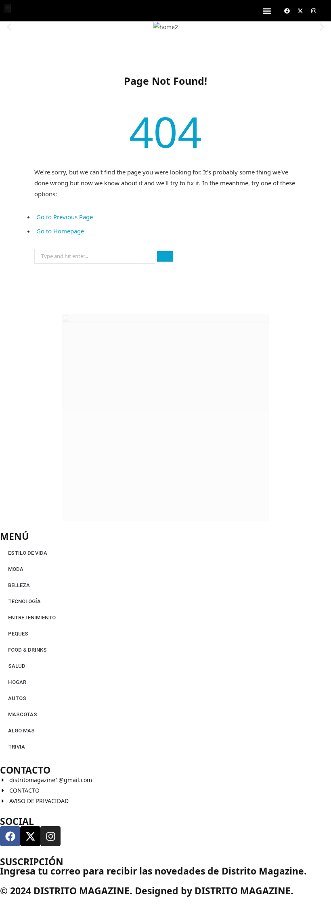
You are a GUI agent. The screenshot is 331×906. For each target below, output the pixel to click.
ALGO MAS (21, 731)
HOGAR (17, 682)
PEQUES (18, 634)
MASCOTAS (22, 714)
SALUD (16, 666)
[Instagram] (313, 11)
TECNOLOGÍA (24, 601)
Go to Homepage (60, 231)
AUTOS (17, 698)
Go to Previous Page (64, 217)
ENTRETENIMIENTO (32, 617)
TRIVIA (16, 747)
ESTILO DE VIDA (27, 553)
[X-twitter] (300, 11)
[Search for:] (95, 254)
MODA (15, 569)
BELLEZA (19, 585)
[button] (266, 10)
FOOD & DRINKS (27, 650)
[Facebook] (287, 11)
